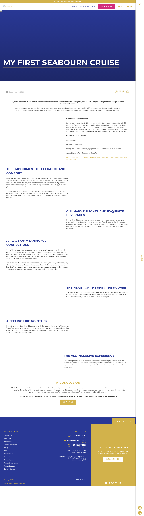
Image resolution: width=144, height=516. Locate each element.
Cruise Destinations (11, 463)
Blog (6, 448)
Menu (142, 258)
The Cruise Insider (10, 445)
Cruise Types (8, 460)
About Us (7, 439)
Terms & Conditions (19, 483)
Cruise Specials (87, 6)
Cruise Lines (8, 454)
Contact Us (106, 6)
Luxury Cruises (9, 469)
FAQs (6, 451)
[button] (116, 92)
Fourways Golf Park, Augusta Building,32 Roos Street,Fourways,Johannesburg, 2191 (72, 458)
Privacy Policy (8, 483)
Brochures (8, 442)
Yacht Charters (9, 457)
